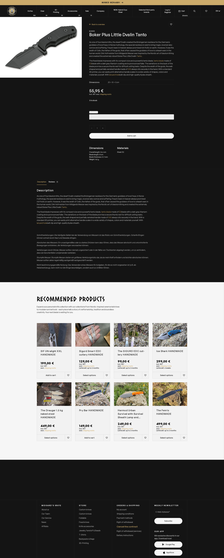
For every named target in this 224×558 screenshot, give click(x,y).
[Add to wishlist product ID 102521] (145, 375)
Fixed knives (84, 522)
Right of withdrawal (125, 522)
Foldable (82, 518)
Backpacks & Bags (86, 539)
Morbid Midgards (111, 2)
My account (122, 509)
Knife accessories (86, 526)
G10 (129, 69)
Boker (92, 31)
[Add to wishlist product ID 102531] (184, 375)
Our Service (46, 518)
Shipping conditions (125, 514)
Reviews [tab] (53, 182)
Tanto (139, 56)
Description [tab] (41, 182)
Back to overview (98, 24)
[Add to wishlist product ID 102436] (145, 437)
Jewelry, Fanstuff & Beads (89, 530)
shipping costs (105, 94)
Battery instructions (125, 535)
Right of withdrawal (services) (129, 531)
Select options (89, 375)
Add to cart (131, 136)
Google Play (170, 544)
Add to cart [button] (51, 375)
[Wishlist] (206, 11)
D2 (90, 63)
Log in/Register (167, 11)
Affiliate (45, 526)
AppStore (170, 552)
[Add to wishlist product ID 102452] (68, 437)
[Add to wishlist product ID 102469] (184, 437)
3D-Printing (84, 543)
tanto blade (159, 61)
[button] (218, 11)
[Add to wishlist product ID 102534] (106, 375)
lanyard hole (114, 75)
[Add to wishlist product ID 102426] (68, 375)
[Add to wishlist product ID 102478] (106, 437)
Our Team (46, 514)
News (44, 522)
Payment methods (125, 518)
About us (45, 509)
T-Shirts (82, 535)
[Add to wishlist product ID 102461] (171, 24)
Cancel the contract (127, 526)
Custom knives (85, 509)
